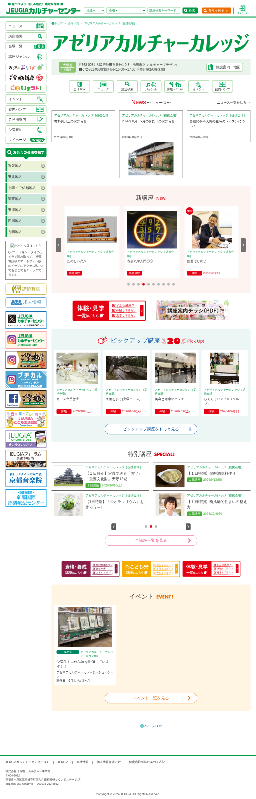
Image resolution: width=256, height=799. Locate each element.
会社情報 (82, 762)
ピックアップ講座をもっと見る (151, 429)
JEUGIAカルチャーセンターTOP (27, 762)
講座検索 (127, 89)
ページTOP (153, 726)
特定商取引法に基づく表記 (147, 762)
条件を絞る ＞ (218, 11)
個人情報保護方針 (109, 762)
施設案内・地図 (228, 67)
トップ (58, 23)
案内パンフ (222, 89)
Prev (58, 245)
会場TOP (80, 89)
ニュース (103, 89)
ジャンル (151, 89)
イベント (199, 89)
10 (173, 284)
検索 (192, 11)
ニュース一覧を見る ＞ (233, 102)
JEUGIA (63, 762)
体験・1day (175, 89)
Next (243, 245)
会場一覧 (73, 23)
